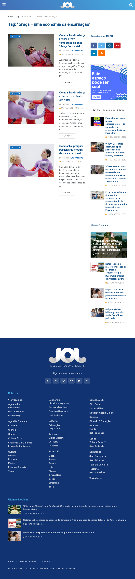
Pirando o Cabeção (100, 421)
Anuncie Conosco (28, 561)
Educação (54, 425)
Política (93, 425)
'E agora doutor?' (97, 442)
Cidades (12, 425)
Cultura (15, 37)
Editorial (53, 421)
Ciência (12, 430)
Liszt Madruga (14, 415)
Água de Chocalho (18, 421)
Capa (10, 16)
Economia (54, 400)
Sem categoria (97, 456)
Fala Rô (92, 429)
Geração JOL (96, 400)
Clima (11, 434)
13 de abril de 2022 (69, 161)
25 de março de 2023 (70, 108)
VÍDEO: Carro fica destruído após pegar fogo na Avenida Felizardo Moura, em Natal (114, 150)
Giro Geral (95, 404)
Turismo (94, 469)
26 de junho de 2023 (70, 55)
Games (52, 463)
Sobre (11, 561)
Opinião (93, 417)
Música (11, 463)
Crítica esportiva (56, 438)
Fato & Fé (54, 451)
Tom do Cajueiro (98, 464)
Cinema (11, 455)
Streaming (54, 483)
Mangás (52, 471)
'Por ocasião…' (16, 400)
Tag (17, 16)
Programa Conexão (17, 467)
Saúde (92, 438)
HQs (51, 467)
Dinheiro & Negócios (59, 403)
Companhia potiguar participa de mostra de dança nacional (71, 150)
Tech (51, 487)
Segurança (95, 452)
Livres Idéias (96, 408)
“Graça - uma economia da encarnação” (39, 16)
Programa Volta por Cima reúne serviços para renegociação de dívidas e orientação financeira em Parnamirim (116, 201)
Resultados (54, 446)
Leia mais (67, 82)
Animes (52, 459)
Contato (46, 561)
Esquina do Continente (19, 446)
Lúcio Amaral (77, 51)
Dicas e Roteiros (97, 472)
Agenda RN (14, 404)
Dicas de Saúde (96, 446)
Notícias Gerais (56, 415)
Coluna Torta (15, 438)
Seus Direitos (96, 460)
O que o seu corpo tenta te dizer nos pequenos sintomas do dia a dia (58, 532)
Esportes (54, 434)
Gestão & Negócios (58, 411)
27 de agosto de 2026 (103, 254)
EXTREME (53, 442)
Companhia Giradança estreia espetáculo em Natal (72, 96)
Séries (52, 479)
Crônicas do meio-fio (20, 442)
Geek (51, 455)
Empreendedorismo (58, 407)
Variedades (95, 478)
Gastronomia (14, 408)
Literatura (12, 459)
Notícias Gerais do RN (101, 412)
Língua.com (54, 429)
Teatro (11, 471)
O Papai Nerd (55, 475)
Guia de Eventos (16, 411)
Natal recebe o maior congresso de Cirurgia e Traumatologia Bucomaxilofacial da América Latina (74, 520)
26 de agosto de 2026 (116, 303)
